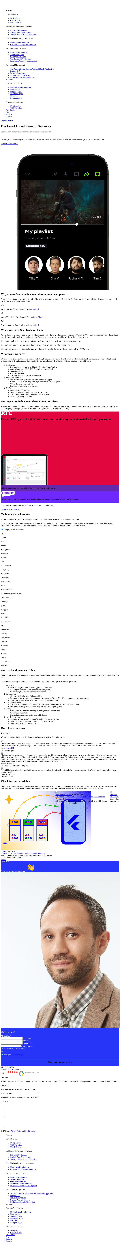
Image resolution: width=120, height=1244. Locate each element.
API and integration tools (13, 594)
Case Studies (10, 110)
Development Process (63, 795)
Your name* (27, 1038)
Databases (7, 566)
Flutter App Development (19, 42)
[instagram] (7, 1110)
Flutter (3, 851)
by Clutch (35, 309)
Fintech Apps (15, 89)
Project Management (18, 73)
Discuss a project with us (10, 509)
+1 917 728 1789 (7, 1067)
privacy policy (17, 1055)
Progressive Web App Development (23, 61)
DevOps (7, 622)
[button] (116, 825)
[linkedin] (7, 1113)
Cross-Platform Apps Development (23, 45)
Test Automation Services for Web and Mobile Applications (32, 69)
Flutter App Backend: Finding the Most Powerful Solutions (23, 853)
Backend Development (18, 53)
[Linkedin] (13, 1032)
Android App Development (20, 32)
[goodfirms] (7, 1127)
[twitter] (7, 1120)
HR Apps (13, 96)
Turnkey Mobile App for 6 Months (23, 35)
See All (3, 860)
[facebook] (7, 1107)
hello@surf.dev (10, 1069)
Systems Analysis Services (20, 75)
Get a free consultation (9, 144)
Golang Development (18, 57)
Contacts (9, 116)
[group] (27, 825)
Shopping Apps (16, 92)
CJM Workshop (16, 20)
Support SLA (15, 71)
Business (113, 795)
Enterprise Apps (16, 98)
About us (9, 114)
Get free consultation (60, 1062)
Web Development (17, 55)
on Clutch (35, 325)
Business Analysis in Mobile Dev (22, 77)
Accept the (13, 1055)
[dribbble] (7, 1117)
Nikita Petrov (6, 748)
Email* (25, 1041)
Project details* (26, 1046)
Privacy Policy (16, 1131)
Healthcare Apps (16, 94)
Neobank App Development (20, 87)
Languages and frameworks (14, 530)
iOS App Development (18, 30)
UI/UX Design (15, 22)
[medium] (7, 1124)
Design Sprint (15, 18)
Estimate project (7, 120)
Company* (27, 1043)
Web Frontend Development (20, 59)
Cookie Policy (30, 1131)
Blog (7, 112)
